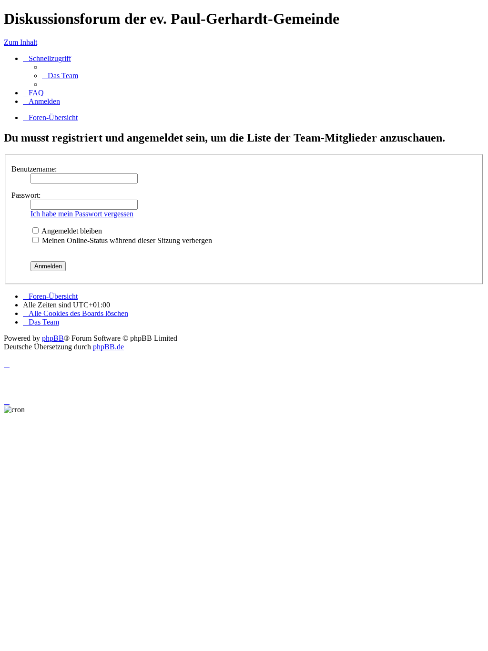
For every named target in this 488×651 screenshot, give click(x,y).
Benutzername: (34, 169)
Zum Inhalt (20, 42)
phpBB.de (108, 347)
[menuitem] (60, 75)
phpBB (53, 338)
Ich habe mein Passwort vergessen (81, 214)
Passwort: (26, 195)
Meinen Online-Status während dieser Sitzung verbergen (126, 240)
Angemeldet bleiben (71, 231)
